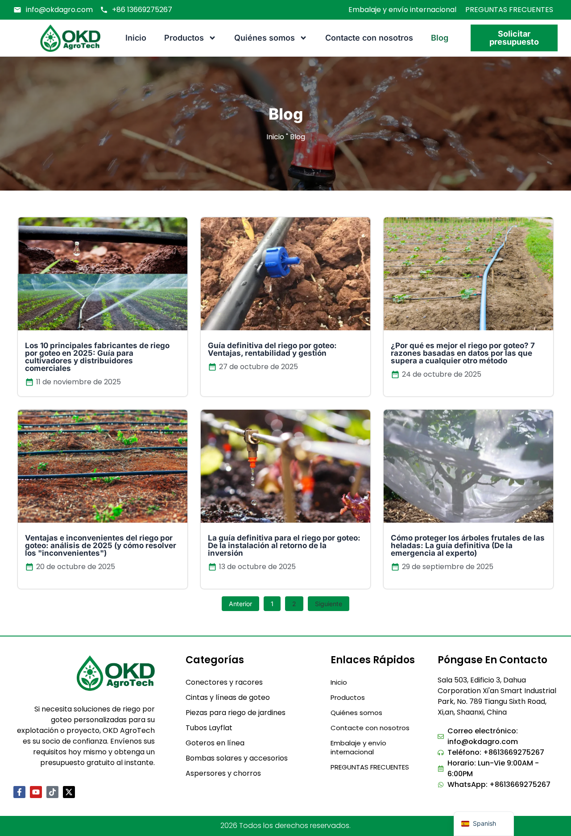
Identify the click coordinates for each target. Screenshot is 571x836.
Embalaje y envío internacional (402, 9)
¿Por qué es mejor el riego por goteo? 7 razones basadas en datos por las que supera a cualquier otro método (463, 353)
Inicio (135, 37)
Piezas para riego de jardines (236, 712)
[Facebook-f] (19, 792)
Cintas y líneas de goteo (228, 697)
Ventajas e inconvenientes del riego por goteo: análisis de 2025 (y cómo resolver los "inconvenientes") (100, 546)
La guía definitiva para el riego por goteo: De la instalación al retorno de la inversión (284, 546)
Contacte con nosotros (369, 37)
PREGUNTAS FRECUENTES (509, 9)
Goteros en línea (215, 743)
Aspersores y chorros (223, 773)
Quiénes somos (264, 37)
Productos (184, 37)
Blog (439, 37)
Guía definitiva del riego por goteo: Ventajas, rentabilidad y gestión (272, 349)
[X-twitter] (69, 792)
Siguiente (328, 603)
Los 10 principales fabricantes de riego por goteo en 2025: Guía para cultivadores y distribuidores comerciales (97, 357)
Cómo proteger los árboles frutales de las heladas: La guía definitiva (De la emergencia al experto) (468, 546)
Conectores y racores (224, 682)
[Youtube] (36, 792)
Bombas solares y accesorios (237, 758)
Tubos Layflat (209, 728)
